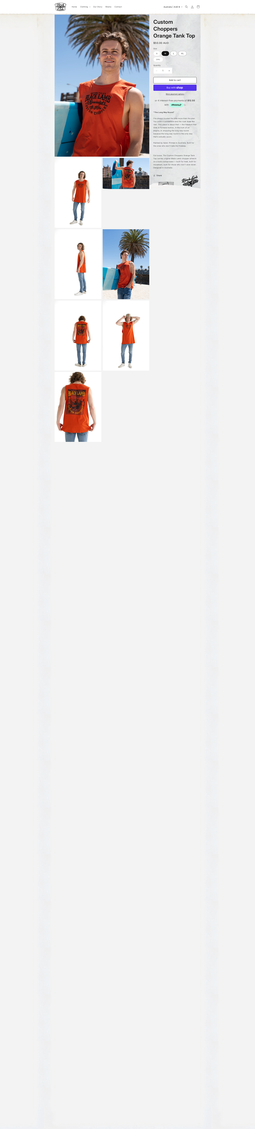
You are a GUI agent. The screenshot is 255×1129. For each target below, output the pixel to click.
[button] (85, 7)
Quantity (157, 65)
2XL (159, 60)
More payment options (175, 94)
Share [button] (159, 175)
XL (182, 53)
